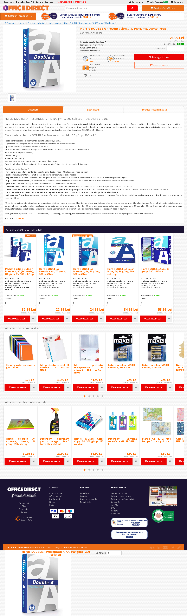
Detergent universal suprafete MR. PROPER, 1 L (122, 441)
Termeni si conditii (119, 493)
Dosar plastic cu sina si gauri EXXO (20, 366)
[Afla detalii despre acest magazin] (163, 515)
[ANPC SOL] (129, 534)
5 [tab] (102, 396)
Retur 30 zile (85, 502)
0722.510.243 (26, 519)
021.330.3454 (26, 517)
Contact (24, 512)
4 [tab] (98, 396)
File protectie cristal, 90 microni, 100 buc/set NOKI (54, 367)
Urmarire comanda (88, 499)
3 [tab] (93, 396)
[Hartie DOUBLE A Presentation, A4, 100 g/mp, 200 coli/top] (12, 97)
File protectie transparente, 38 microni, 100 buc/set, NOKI (88, 368)
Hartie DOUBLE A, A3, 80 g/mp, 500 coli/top (155, 270)
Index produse (55, 493)
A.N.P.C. (114, 505)
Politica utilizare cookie (121, 496)
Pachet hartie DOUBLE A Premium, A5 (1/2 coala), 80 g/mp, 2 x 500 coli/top (19, 271)
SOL (113, 507)
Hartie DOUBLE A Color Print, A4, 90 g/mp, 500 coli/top (120, 271)
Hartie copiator (54, 23)
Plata (51, 505)
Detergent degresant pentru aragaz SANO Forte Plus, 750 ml (54, 441)
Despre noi (24, 503)
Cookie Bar (116, 502)
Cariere (114, 510)
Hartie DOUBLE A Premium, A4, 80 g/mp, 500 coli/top (86, 271)
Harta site (115, 513)
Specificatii (93, 109)
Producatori (54, 499)
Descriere (33, 109)
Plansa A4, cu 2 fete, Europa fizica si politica (157, 440)
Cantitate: (160, 48)
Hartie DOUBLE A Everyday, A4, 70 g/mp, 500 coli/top (52, 271)
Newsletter (24, 509)
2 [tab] (89, 396)
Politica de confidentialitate (123, 499)
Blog (24, 506)
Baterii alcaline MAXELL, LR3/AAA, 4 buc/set (122, 366)
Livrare (52, 502)
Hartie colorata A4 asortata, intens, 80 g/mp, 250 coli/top (20, 441)
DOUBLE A (20, 218)
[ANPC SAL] (129, 522)
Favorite (83, 496)
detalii (91, 61)
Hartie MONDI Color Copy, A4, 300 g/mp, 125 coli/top (88, 441)
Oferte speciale (56, 496)
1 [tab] (85, 396)
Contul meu (85, 493)
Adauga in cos (160, 57)
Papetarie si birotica (15, 23)
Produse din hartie (36, 23)
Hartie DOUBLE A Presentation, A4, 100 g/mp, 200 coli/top (89, 23)
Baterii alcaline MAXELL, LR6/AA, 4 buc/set (157, 366)
